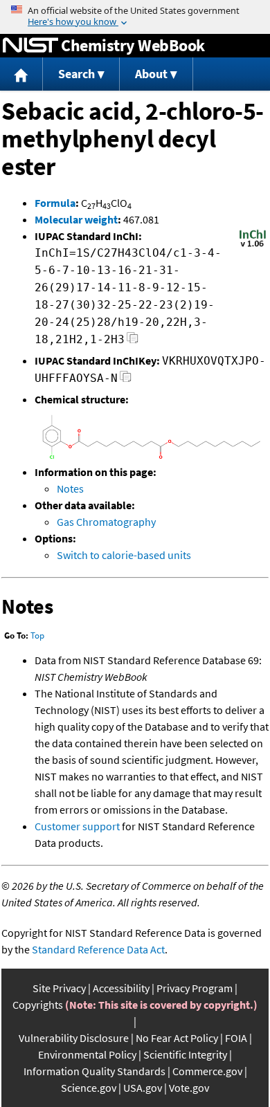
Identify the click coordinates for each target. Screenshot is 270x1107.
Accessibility (121, 988)
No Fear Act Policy (177, 1038)
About (151, 74)
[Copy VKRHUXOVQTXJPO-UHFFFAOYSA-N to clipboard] (126, 380)
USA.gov (142, 1088)
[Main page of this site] (21, 74)
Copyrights (37, 1005)
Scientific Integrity (185, 1054)
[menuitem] (21, 74)
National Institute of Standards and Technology (30, 46)
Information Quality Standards (94, 1071)
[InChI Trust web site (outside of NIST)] (253, 246)
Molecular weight (76, 219)
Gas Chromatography (106, 522)
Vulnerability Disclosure (74, 1038)
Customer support (77, 826)
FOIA (236, 1038)
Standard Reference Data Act (98, 949)
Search (76, 74)
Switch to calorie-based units (124, 555)
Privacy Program (194, 988)
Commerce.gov (207, 1071)
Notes (70, 488)
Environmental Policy (87, 1054)
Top (37, 635)
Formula (55, 203)
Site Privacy (59, 988)
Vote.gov (189, 1088)
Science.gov (88, 1088)
